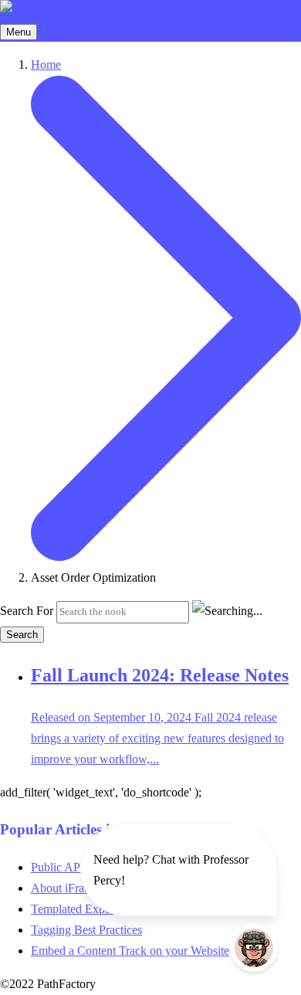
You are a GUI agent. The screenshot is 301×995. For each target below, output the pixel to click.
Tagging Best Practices (86, 929)
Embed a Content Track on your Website (130, 950)
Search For (26, 610)
